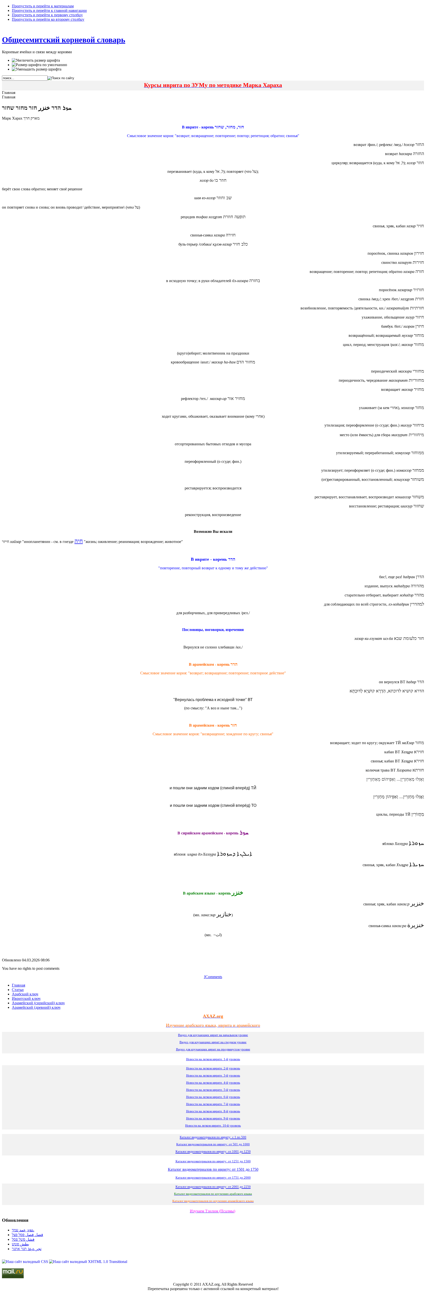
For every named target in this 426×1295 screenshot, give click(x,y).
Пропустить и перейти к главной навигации (49, 10)
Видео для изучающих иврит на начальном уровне (213, 1035)
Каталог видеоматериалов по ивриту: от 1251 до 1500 (213, 1161)
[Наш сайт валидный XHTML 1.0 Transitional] (88, 1261)
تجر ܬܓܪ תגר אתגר (26, 1249)
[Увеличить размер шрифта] (36, 60)
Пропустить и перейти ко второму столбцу (48, 19)
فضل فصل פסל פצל (27, 1235)
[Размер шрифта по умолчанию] (39, 65)
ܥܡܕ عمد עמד (23, 1230)
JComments (213, 977)
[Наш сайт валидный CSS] (25, 1261)
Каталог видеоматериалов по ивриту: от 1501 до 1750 (213, 1169)
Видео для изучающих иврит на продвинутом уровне (213, 1049)
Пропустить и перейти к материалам (43, 6)
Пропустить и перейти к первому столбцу (47, 15)
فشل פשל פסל (23, 1239)
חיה (78, 541)
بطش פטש (20, 1244)
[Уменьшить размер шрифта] (36, 69)
